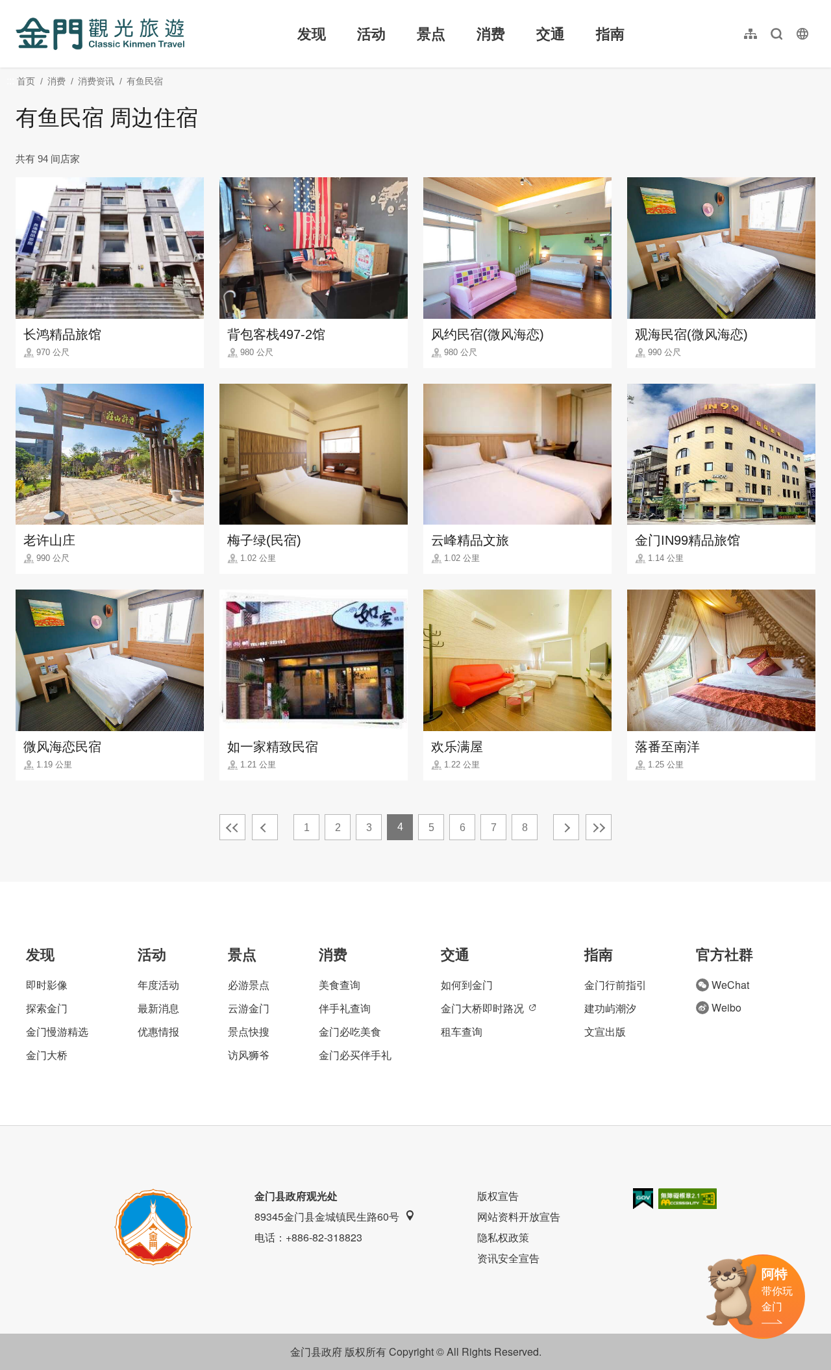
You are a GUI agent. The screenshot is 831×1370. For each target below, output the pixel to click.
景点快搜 (248, 1031)
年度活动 (158, 984)
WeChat (730, 984)
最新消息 (158, 1008)
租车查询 (461, 1031)
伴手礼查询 (345, 1008)
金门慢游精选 (57, 1031)
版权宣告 (498, 1195)
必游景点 (248, 984)
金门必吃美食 (350, 1031)
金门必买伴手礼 (355, 1054)
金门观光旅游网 (100, 34)
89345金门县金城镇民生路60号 (326, 1216)
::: (19, 7)
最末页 (599, 827)
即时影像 (47, 984)
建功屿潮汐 (610, 1008)
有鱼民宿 (145, 81)
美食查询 (339, 984)
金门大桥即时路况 (482, 1008)
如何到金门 (467, 984)
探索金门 (47, 1008)
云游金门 (248, 1008)
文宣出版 (605, 1031)
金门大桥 (47, 1054)
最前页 (232, 827)
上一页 (265, 827)
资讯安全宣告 (508, 1258)
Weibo (726, 1007)
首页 (26, 81)
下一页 (566, 827)
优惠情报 (158, 1031)
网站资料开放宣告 (518, 1216)
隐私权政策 (503, 1237)
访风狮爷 (248, 1054)
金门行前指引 (615, 984)
